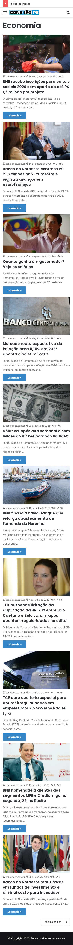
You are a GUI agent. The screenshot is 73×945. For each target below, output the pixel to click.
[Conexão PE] (24, 12)
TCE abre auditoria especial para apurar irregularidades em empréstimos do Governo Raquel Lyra (34, 705)
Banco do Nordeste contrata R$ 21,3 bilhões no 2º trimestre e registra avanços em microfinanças (33, 176)
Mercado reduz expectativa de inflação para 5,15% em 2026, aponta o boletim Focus (32, 349)
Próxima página (52, 921)
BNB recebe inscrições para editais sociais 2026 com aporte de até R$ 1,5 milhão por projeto (36, 87)
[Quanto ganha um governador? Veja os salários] (36, 233)
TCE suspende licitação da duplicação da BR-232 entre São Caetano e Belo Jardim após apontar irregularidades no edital (35, 612)
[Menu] (5, 14)
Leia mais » (14, 115)
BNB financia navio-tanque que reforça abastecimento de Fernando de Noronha (33, 518)
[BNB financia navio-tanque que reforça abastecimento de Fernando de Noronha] (36, 485)
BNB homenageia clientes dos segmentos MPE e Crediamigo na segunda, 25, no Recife (34, 795)
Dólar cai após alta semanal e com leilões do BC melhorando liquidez (36, 433)
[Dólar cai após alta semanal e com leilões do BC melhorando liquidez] (36, 403)
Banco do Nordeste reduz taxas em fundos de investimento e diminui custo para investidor (33, 887)
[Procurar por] (68, 14)
